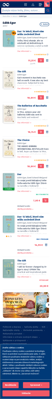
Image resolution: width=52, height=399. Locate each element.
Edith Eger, (22, 37)
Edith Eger (21, 74)
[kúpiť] (41, 60)
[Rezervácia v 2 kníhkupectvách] (47, 98)
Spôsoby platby (31, 327)
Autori (45, 24)
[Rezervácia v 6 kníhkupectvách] (47, 245)
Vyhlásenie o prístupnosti (14, 340)
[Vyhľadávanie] (48, 10)
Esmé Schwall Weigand (37, 37)
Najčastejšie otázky (11, 330)
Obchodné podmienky (33, 330)
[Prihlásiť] (33, 4)
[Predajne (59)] (26, 4)
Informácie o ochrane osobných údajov (20, 337)
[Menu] (40, 5)
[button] (10, 385)
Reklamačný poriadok (12, 334)
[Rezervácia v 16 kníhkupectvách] (47, 166)
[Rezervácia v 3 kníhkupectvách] (47, 132)
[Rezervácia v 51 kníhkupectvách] (47, 60)
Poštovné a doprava (12, 327)
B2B (43, 327)
